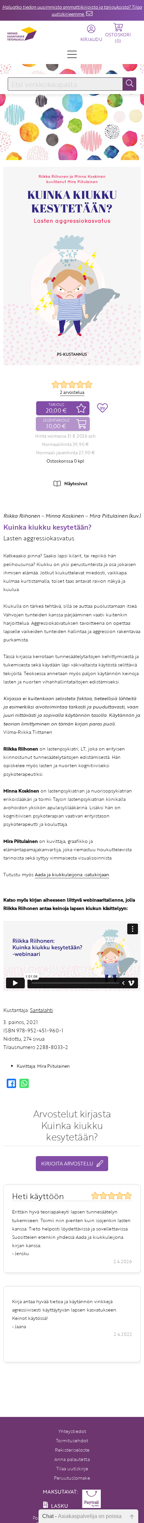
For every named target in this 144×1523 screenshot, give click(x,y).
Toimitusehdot (72, 1440)
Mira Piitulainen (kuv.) (115, 515)
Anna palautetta (72, 1459)
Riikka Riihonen (21, 515)
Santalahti (41, 1010)
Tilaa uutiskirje (72, 1468)
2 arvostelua (72, 392)
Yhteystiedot (72, 1431)
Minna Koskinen (65, 515)
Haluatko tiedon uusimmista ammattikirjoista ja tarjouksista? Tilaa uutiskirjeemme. (72, 10)
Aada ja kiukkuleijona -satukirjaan (72, 874)
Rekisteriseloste (72, 1449)
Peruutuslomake (72, 1477)
